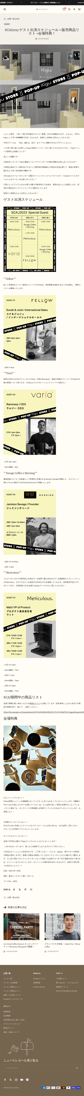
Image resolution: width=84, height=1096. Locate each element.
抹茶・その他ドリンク (12, 995)
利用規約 (7, 1012)
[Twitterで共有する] (20, 889)
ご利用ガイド (61, 979)
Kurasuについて (39, 979)
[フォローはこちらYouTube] (21, 1079)
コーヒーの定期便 (11, 983)
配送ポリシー (9, 1028)
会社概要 (7, 1016)
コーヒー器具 (12, 987)
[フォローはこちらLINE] (27, 1079)
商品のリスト (35, 703)
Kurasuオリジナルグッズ (13, 999)
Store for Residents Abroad (66, 991)
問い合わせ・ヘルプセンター (67, 983)
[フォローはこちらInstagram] (16, 1079)
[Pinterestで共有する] (25, 889)
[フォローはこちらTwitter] (10, 1079)
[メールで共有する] (31, 889)
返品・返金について (11, 1032)
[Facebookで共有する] (14, 889)
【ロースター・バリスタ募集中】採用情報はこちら (36, 2)
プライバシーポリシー (12, 1024)
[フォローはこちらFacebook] (5, 1079)
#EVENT (7, 24)
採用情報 (36, 983)
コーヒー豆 (8, 979)
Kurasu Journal (39, 987)
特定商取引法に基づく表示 (14, 1020)
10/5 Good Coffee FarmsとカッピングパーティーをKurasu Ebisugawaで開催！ (21, 945)
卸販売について (62, 987)
